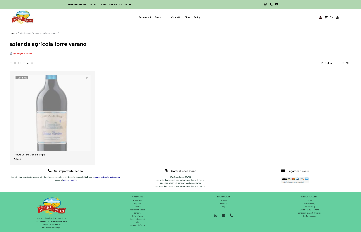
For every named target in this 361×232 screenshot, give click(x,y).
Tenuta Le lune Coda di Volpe (29, 154)
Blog (187, 17)
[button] (161, 17)
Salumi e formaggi (137, 219)
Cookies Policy (309, 207)
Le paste (137, 204)
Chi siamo (223, 200)
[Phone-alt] (231, 215)
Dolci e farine (137, 216)
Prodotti (159, 17)
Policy (197, 17)
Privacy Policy (309, 204)
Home (12, 33)
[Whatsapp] (215, 215)
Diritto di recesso (309, 216)
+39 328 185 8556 (70, 180)
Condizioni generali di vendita (309, 213)
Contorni (137, 213)
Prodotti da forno (137, 225)
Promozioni (145, 17)
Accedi (309, 200)
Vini (137, 222)
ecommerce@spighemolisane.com (106, 177)
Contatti (175, 17)
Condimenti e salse (137, 210)
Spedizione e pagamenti (309, 210)
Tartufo (137, 207)
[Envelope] (223, 215)
